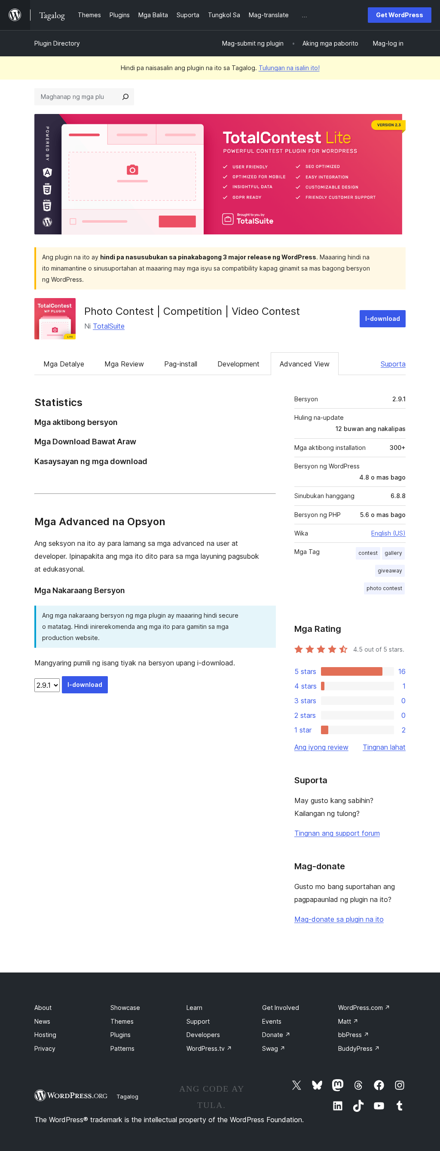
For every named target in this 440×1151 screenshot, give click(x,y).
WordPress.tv (209, 1048)
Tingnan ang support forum (337, 833)
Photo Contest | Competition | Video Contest (192, 311)
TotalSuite (109, 326)
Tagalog (127, 1096)
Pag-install (180, 364)
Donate (276, 1034)
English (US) (388, 533)
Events (271, 1021)
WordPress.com (364, 1007)
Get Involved (280, 1007)
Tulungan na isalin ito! (289, 67)
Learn (194, 1007)
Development (238, 364)
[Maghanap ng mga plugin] (125, 96)
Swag (273, 1048)
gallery (393, 553)
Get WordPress (399, 14)
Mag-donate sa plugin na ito (339, 919)
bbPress (353, 1034)
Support (198, 1021)
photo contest (384, 588)
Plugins (120, 1034)
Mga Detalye (63, 364)
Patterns (122, 1048)
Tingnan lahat (384, 747)
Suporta (393, 364)
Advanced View (305, 364)
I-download (382, 318)
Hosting (45, 1034)
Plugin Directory (57, 43)
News (42, 1021)
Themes (122, 1021)
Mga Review (124, 364)
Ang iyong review (321, 747)
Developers (203, 1034)
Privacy (44, 1048)
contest (368, 553)
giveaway (390, 570)
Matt (348, 1021)
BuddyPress (359, 1048)
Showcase (125, 1007)
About (43, 1007)
